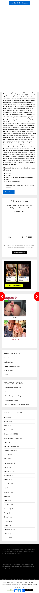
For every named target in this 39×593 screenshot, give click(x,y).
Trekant (6, 538)
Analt (5, 421)
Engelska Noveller (9, 450)
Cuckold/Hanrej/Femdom (11, 438)
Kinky (5, 479)
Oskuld (6, 504)
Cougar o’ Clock (8, 374)
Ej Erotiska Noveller (10, 446)
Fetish (6, 459)
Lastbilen (8, 175)
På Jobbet (7, 521)
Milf (5, 488)
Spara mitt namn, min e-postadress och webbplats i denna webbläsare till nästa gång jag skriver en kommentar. (20, 246)
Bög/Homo (7, 430)
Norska (6, 496)
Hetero (6, 475)
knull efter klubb (8, 362)
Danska (6, 442)
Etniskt (6, 455)
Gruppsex (7, 471)
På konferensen (8, 370)
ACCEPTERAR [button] (28, 590)
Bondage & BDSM (9, 434)
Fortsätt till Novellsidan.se (19, 3)
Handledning (7, 358)
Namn (11, 237)
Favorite (8, 192)
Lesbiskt (6, 484)
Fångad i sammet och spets (12, 366)
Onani (5, 500)
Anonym (8, 187)
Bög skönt (8, 173)
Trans (5, 533)
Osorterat (7, 509)
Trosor (7, 179)
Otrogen (6, 513)
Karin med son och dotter (13, 181)
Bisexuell (6, 425)
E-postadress (27, 237)
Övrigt (6, 517)
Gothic (6, 467)
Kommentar (19, 211)
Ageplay (6, 417)
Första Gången (8, 463)
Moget (6, 492)
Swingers (6, 525)
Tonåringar (7, 529)
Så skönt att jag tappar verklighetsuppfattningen (19, 177)
